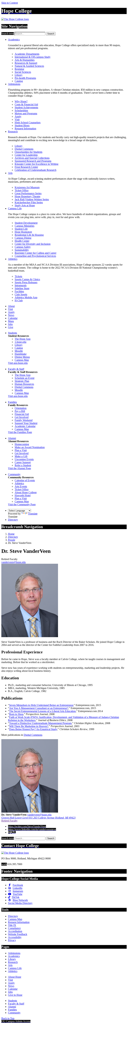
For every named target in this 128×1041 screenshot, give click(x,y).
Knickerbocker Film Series (29, 202)
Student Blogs (22, 125)
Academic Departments (27, 54)
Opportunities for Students (28, 152)
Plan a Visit (21, 450)
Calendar (13, 318)
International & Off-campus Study (32, 57)
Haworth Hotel (22, 495)
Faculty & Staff (16, 369)
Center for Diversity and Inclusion (32, 243)
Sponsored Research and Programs (33, 161)
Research (13, 131)
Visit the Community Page (22, 504)
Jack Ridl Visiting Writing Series (32, 199)
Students (12, 332)
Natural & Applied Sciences (29, 66)
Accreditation (15, 931)
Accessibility (15, 937)
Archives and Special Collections (32, 158)
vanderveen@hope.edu (13, 562)
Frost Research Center (26, 167)
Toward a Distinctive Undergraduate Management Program (40, 723)
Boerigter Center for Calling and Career (35, 253)
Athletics (12, 259)
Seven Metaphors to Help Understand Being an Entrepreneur (41, 705)
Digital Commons (24, 148)
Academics (14, 39)
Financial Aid (22, 414)
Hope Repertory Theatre (27, 196)
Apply (18, 116)
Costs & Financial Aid (26, 104)
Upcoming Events (24, 459)
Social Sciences (23, 72)
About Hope (14, 976)
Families (12, 402)
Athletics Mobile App (26, 297)
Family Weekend (23, 420)
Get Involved (21, 417)
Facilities (19, 291)
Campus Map (22, 360)
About (11, 306)
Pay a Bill (20, 411)
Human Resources (24, 384)
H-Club (19, 300)
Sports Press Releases (26, 282)
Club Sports (21, 294)
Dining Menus (22, 357)
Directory (13, 519)
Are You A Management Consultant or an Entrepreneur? (38, 708)
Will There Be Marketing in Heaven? (28, 726)
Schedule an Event (24, 378)
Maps (11, 321)
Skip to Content (9, 2)
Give (10, 327)
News (11, 315)
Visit (17, 119)
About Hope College (26, 492)
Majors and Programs (26, 113)
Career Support (23, 462)
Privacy (12, 940)
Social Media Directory (20, 903)
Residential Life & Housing (29, 234)
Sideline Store (22, 288)
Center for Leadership (26, 155)
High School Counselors (27, 122)
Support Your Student (26, 423)
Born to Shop (16, 714)
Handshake (20, 354)
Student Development (26, 222)
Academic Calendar (25, 426)
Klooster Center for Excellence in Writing (36, 164)
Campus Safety (23, 246)
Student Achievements (26, 107)
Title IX (12, 925)
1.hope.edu (20, 341)
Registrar (19, 69)
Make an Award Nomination (30, 447)
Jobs (10, 324)
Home (11, 533)
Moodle (19, 351)
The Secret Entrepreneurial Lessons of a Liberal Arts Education (42, 711)
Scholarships (21, 110)
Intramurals (20, 285)
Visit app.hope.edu (18, 363)
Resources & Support (26, 63)
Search (50, 33)
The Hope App (22, 338)
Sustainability (22, 250)
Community (14, 474)
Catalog (19, 81)
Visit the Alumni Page (19, 468)
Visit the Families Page (20, 432)
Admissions (14, 84)
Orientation (20, 408)
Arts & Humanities (24, 60)
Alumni (12, 438)
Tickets (18, 276)
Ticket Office (21, 190)
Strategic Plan (22, 381)
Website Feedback (17, 934)
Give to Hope (15, 995)
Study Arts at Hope (25, 205)
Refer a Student (23, 465)
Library (18, 75)
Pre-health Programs (25, 78)
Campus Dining (23, 237)
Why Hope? (21, 101)
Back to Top (7, 1018)
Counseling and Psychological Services (35, 256)
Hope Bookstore (23, 231)
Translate (33, 513)
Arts (10, 173)
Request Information (25, 128)
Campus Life (15, 208)
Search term (7, 33)
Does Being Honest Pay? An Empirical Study (33, 729)
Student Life (21, 228)
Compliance (14, 928)
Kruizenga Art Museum (27, 187)
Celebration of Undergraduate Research (35, 170)
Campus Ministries (24, 225)
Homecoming (22, 444)
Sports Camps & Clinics (27, 279)
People (11, 539)
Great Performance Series (28, 193)
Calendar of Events (25, 480)
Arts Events (21, 486)
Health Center (22, 240)
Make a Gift (21, 456)
